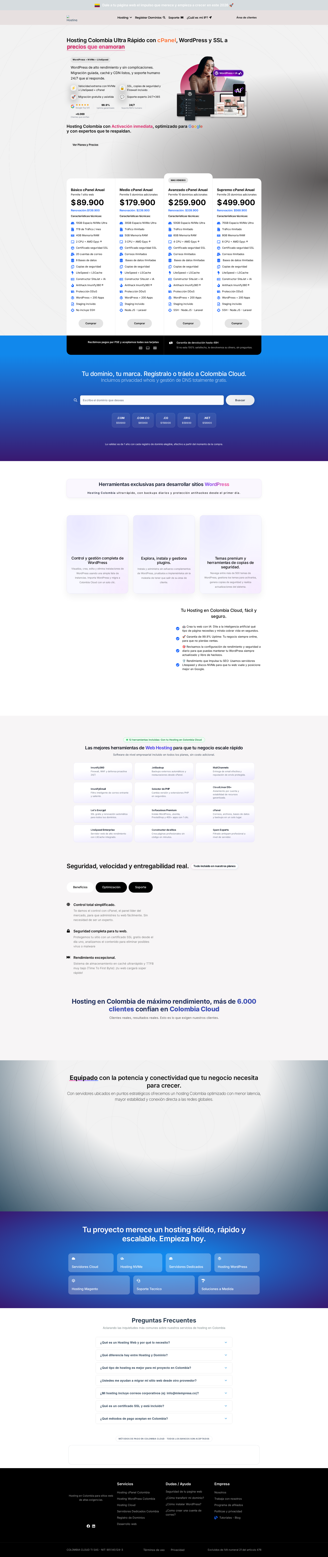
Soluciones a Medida (218, 1289)
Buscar (240, 400)
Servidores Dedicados (186, 1267)
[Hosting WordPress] (219, 1258)
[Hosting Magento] (73, 1280)
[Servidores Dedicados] (171, 1258)
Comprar (90, 323)
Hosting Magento (85, 1289)
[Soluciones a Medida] (203, 1280)
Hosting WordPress (232, 1267)
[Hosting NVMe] (122, 1258)
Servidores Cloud (85, 1267)
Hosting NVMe (131, 1267)
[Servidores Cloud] (73, 1258)
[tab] (80, 887)
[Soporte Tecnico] (138, 1280)
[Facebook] (88, 1526)
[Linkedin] (93, 1526)
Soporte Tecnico (149, 1289)
